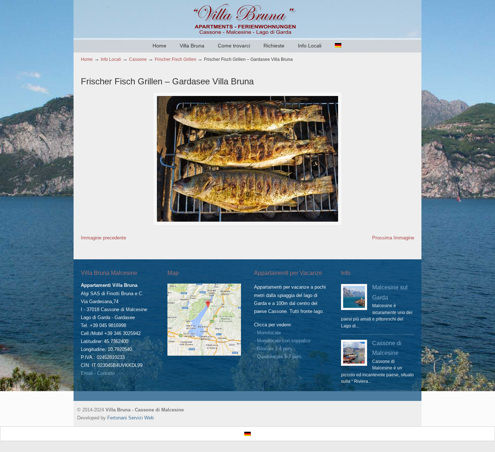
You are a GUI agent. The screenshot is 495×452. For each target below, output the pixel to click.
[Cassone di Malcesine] (354, 353)
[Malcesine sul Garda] (354, 297)
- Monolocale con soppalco (282, 340)
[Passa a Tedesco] (338, 45)
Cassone (138, 59)
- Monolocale (267, 332)
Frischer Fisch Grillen (175, 59)
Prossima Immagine (393, 237)
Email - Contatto (98, 373)
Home (87, 59)
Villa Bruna (247, 18)
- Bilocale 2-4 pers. (274, 348)
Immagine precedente (103, 237)
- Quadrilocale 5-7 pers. (278, 356)
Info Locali (111, 59)
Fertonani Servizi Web (130, 417)
